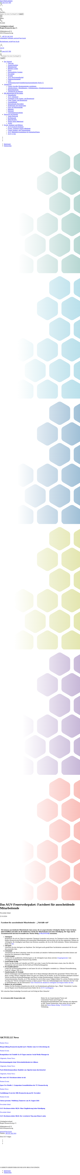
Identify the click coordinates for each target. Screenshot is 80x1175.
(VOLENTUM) (44, 933)
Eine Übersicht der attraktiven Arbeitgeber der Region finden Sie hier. (52, 982)
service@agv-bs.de (6, 1131)
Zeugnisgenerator (62, 958)
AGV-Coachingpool (47, 988)
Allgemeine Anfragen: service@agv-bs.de (13, 38)
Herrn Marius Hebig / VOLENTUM (58, 1005)
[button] (40, 7)
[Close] (1, 53)
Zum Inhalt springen (6, 1)
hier (13, 944)
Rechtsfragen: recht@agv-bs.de (9, 41)
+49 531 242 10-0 (7, 36)
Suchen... (3, 12)
